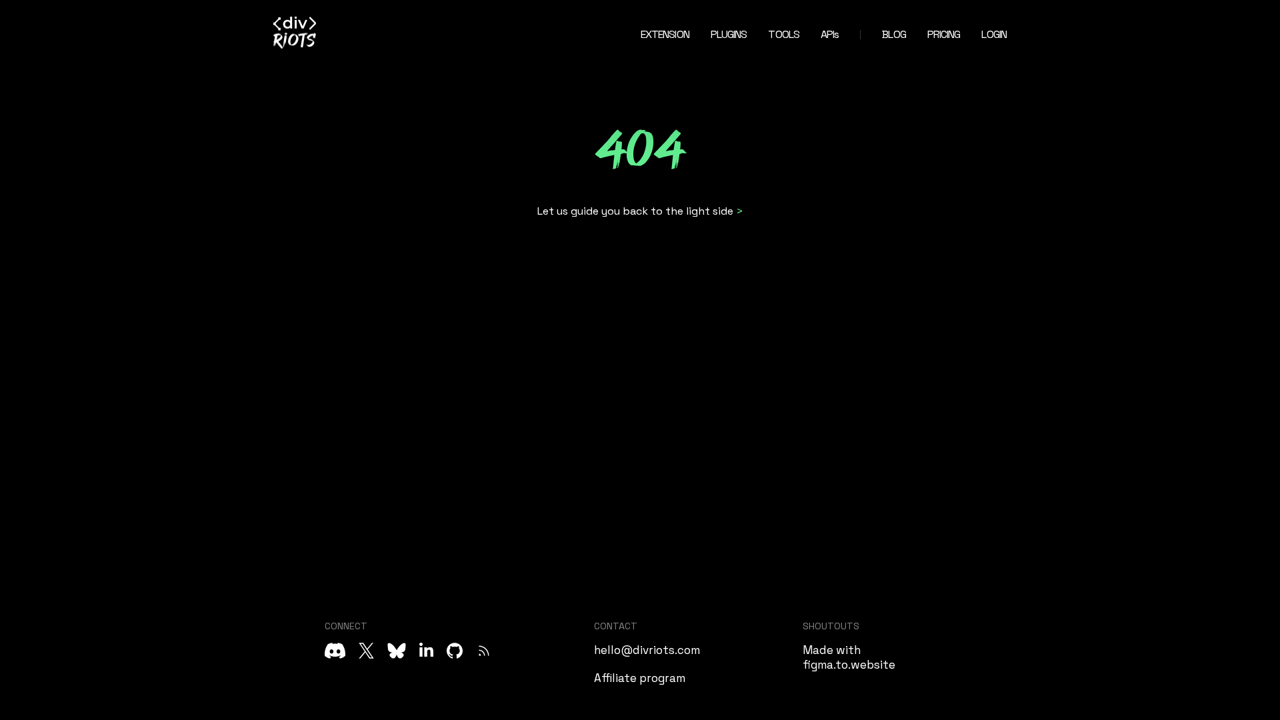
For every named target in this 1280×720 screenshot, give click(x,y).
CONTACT (615, 626)
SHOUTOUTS (831, 626)
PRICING (944, 34)
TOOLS (783, 34)
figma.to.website (849, 664)
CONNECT (346, 626)
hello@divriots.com (647, 650)
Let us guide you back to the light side (635, 211)
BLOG (893, 34)
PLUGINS (729, 34)
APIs (830, 34)
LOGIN (994, 34)
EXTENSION (665, 34)
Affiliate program (639, 678)
